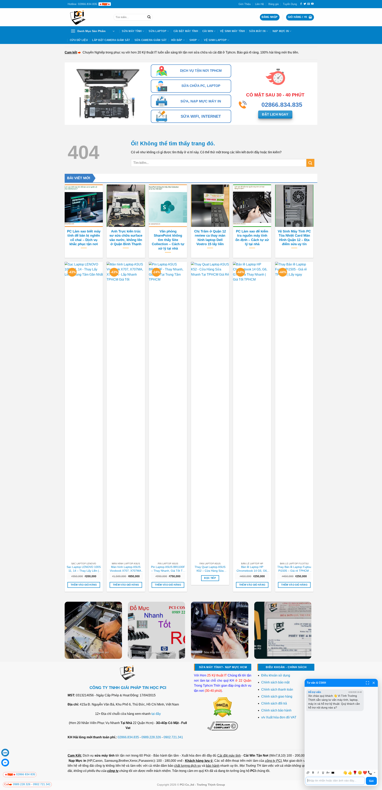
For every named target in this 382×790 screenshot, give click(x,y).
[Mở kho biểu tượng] (374, 772)
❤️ (365, 773)
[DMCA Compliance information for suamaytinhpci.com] (222, 726)
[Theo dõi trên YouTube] (312, 4)
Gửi (371, 780)
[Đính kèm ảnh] (308, 772)
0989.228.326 (151, 737)
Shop (193, 40)
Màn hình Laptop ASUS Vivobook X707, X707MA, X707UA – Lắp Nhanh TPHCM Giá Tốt (126, 568)
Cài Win (207, 31)
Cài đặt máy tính (229, 755)
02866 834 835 (25, 774)
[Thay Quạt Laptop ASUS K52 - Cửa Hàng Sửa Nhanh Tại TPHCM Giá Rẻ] (210, 411)
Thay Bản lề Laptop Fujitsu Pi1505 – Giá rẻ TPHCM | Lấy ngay (294, 568)
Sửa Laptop (157, 31)
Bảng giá (273, 4)
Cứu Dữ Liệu (79, 40)
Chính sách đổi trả (274, 703)
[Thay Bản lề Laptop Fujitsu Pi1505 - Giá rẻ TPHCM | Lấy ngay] (294, 411)
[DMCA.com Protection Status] (222, 707)
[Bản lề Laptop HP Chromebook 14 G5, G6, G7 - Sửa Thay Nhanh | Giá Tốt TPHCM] (252, 411)
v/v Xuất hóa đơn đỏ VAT (278, 717)
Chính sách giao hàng (276, 696)
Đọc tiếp (210, 578)
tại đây (156, 713)
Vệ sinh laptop (215, 40)
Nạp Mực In (281, 31)
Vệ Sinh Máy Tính (232, 31)
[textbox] (335, 781)
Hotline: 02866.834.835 (82, 4)
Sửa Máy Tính (131, 31)
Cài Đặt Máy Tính (185, 31)
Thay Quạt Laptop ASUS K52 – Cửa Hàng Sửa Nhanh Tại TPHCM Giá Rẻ (210, 568)
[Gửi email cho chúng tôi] (308, 4)
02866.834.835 (128, 737)
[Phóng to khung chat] (367, 683)
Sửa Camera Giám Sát (150, 40)
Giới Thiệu (245, 4)
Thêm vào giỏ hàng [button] (84, 585)
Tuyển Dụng (290, 4)
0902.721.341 (173, 737)
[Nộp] (149, 17)
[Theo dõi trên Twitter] (305, 4)
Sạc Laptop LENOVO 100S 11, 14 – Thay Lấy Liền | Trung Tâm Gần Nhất (84, 568)
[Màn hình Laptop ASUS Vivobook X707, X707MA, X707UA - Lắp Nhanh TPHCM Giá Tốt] (126, 411)
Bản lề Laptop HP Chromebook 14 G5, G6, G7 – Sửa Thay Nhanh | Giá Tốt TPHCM (252, 568)
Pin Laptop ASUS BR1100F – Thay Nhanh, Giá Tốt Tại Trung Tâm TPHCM (168, 568)
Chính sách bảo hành (276, 710)
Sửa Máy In (257, 31)
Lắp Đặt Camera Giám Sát (111, 40)
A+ (328, 772)
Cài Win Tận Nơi (256, 755)
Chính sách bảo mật (275, 682)
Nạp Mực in (77, 760)
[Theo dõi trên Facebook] (301, 4)
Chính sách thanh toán (277, 689)
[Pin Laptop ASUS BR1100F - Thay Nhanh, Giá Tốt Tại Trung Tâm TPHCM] (168, 411)
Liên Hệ (259, 4)
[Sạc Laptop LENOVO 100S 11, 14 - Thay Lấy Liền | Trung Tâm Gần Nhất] (84, 411)
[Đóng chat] (374, 683)
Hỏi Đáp (176, 40)
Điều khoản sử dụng (275, 675)
